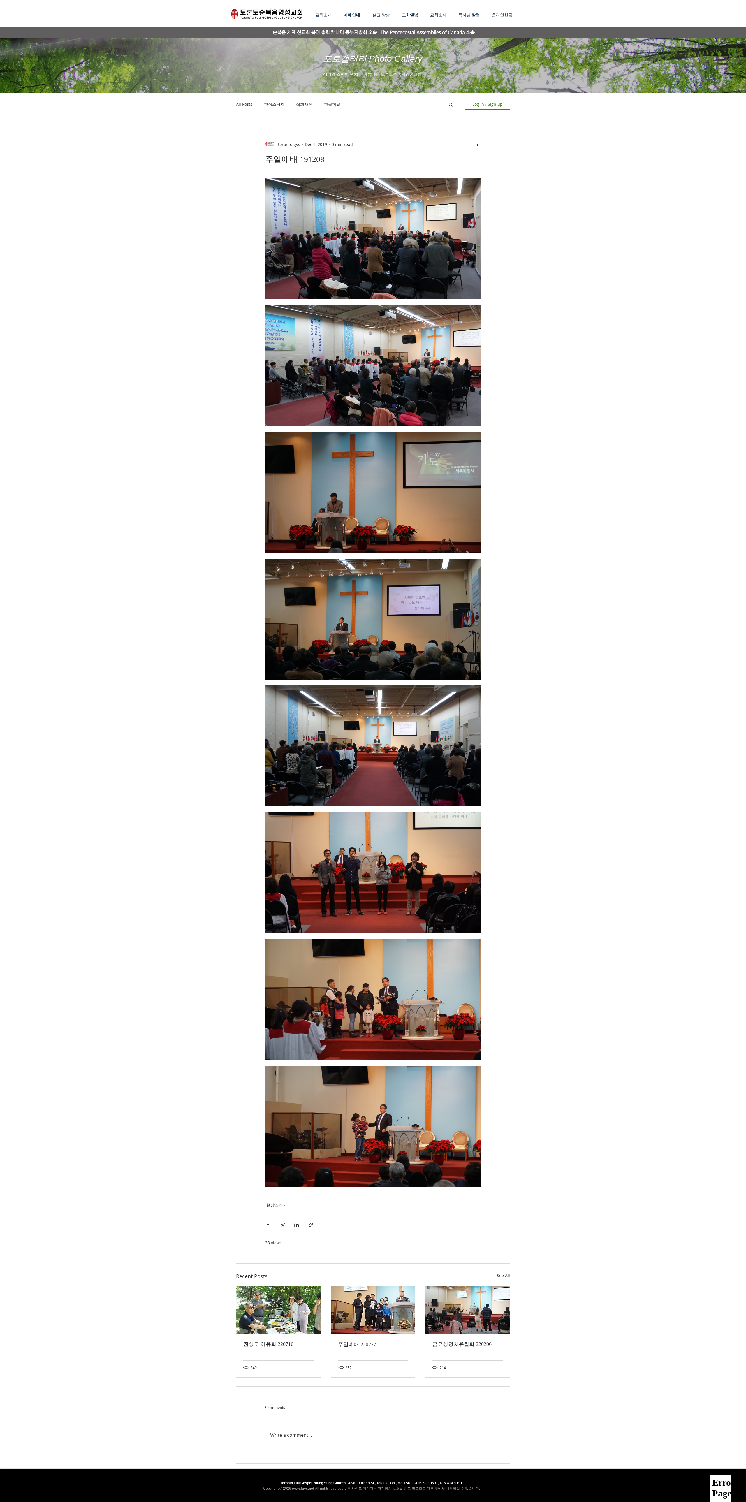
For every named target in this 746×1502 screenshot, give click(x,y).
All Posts (244, 104)
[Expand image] (373, 238)
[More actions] (477, 144)
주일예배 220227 (357, 1344)
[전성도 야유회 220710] (278, 1310)
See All (503, 1275)
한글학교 (332, 104)
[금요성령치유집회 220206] (467, 1310)
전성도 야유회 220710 (268, 1344)
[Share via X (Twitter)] (282, 1224)
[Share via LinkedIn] (296, 1224)
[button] (382, 15)
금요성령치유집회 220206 (462, 1344)
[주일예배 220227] (373, 1310)
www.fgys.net (303, 1489)
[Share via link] (311, 1224)
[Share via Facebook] (268, 1224)
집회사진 (304, 104)
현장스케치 (274, 104)
